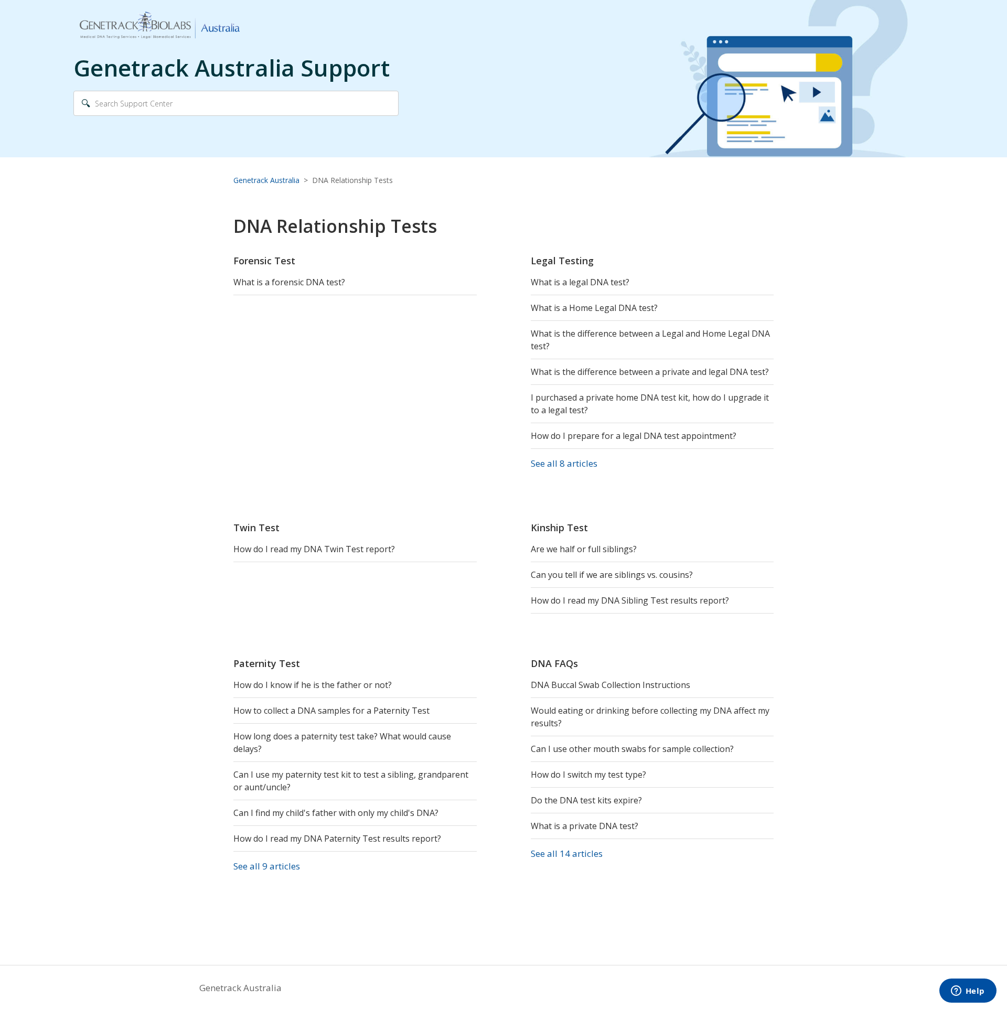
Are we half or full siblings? (584, 549)
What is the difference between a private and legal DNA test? (650, 372)
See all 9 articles (266, 866)
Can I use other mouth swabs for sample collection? (632, 749)
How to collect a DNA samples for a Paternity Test (331, 710)
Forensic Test (264, 260)
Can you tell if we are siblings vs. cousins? (612, 575)
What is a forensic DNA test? (289, 282)
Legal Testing (562, 260)
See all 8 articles (564, 463)
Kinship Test (559, 527)
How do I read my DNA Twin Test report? (314, 549)
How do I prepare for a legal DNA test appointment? (633, 436)
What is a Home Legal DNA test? (594, 308)
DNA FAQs (554, 663)
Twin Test (256, 527)
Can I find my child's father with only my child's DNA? (335, 813)
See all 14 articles (567, 853)
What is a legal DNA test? (580, 282)
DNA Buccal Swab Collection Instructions (610, 685)
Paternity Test (266, 663)
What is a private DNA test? (584, 826)
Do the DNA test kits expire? (586, 800)
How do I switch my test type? (588, 774)
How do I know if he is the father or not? (312, 685)
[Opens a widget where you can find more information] (968, 992)
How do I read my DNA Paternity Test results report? (337, 838)
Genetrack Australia (266, 180)
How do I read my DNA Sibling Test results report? (630, 600)
